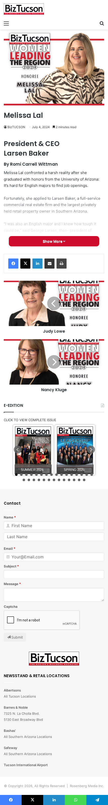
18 (29, 480)
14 (81, 474)
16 (91, 474)
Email (8, 549)
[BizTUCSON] (24, 9)
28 (79, 480)
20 (39, 480)
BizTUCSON (16, 127)
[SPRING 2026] (75, 450)
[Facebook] (13, 263)
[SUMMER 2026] (33, 450)
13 (76, 474)
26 (69, 480)
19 (34, 480)
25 (64, 480)
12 (71, 474)
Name (8, 517)
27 (74, 480)
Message (11, 584)
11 (66, 474)
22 (49, 480)
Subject (10, 566)
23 (54, 480)
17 (24, 480)
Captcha (11, 607)
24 (59, 480)
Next (91, 450)
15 (86, 474)
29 (84, 480)
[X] (25, 263)
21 (44, 480)
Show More (53, 241)
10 (61, 474)
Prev (18, 450)
